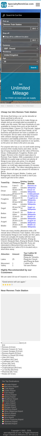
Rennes (5, 347)
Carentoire (6, 361)
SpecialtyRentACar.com (21, 4)
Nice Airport (9, 417)
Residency (7, 52)
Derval (4, 366)
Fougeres (6, 359)
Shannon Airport (10, 422)
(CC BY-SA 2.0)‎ (31, 435)
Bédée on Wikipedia (32, 226)
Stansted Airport (10, 424)
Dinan (4, 364)
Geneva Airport (10, 395)
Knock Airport (9, 401)
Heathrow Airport (11, 399)
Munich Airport (10, 413)
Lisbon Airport (9, 403)
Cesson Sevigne (8, 351)
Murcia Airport (9, 415)
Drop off (6, 33)
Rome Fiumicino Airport (13, 419)
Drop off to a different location (16, 37)
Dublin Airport (9, 391)
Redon (5, 374)
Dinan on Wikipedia (32, 191)
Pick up (6, 21)
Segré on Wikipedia (32, 208)
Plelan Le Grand (8, 355)
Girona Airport (9, 397)
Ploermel (5, 372)
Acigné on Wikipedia (32, 222)
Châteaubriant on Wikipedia (33, 195)
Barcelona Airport (11, 387)
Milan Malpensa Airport (13, 411)
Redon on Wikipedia (32, 203)
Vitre (4, 357)
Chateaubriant (8, 368)
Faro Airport (9, 393)
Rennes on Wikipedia (32, 187)
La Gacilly (6, 370)
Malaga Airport (10, 407)
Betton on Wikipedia (32, 213)
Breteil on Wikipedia (32, 218)
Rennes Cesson (8, 349)
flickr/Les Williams (17, 435)
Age (4, 58)
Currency (6, 45)
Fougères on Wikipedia (33, 199)
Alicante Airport (10, 384)
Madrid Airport (10, 405)
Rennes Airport (8, 353)
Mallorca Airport (10, 409)
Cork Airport (9, 389)
